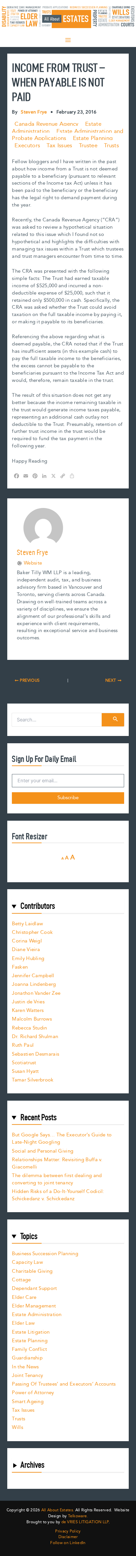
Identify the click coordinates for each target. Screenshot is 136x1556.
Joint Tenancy (27, 1375)
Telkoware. (78, 1516)
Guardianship (27, 1358)
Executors (27, 145)
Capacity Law (27, 1262)
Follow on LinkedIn (67, 1543)
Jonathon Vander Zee (36, 993)
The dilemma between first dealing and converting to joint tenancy (57, 1179)
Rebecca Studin (29, 1028)
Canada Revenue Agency (46, 124)
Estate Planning (93, 138)
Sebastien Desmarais (35, 1054)
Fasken (20, 967)
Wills (17, 1427)
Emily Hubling (28, 958)
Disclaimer (68, 1537)
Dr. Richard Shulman (35, 1036)
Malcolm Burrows (32, 1019)
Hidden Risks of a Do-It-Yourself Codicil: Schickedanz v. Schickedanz (58, 1195)
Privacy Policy (68, 1531)
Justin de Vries (28, 1002)
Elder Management (34, 1306)
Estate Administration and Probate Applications (67, 135)
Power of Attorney (33, 1392)
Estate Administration (36, 1314)
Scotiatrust (24, 1063)
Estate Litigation (31, 1332)
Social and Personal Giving (42, 1151)
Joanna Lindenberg (34, 984)
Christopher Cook (32, 932)
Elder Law (23, 1323)
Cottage (21, 1280)
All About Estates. (57, 1510)
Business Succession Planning (45, 1254)
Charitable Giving (32, 1271)
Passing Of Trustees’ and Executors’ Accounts (64, 1384)
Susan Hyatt (25, 1071)
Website (33, 563)
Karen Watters (28, 1010)
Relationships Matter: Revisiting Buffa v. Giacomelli (57, 1163)
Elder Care (24, 1297)
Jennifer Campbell (33, 976)
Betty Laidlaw (27, 924)
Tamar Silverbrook (32, 1080)
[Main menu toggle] (68, 40)
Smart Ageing (28, 1401)
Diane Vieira (26, 949)
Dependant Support (34, 1288)
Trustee (88, 145)
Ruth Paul (23, 1045)
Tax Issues (59, 145)
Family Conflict (29, 1349)
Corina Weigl (27, 941)
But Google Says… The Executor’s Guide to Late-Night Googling (62, 1138)
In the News (25, 1367)
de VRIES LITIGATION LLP (85, 1522)
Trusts (111, 145)
